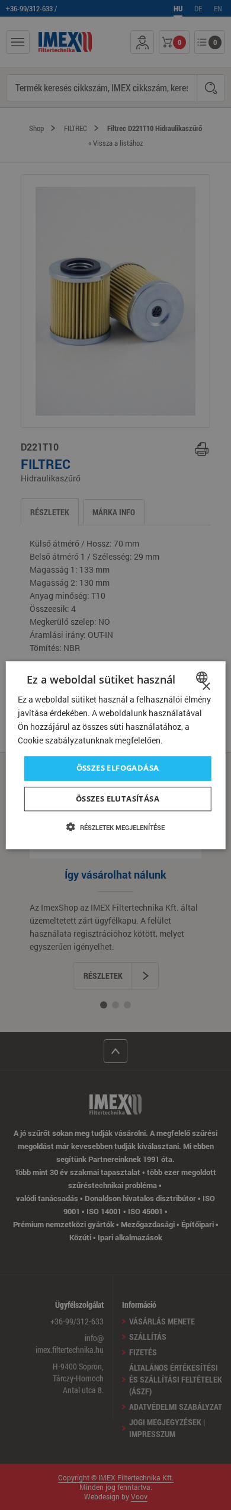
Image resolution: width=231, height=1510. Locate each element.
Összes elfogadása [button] (117, 768)
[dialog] (116, 755)
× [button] (205, 686)
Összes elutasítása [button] (117, 798)
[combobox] (202, 677)
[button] (115, 827)
